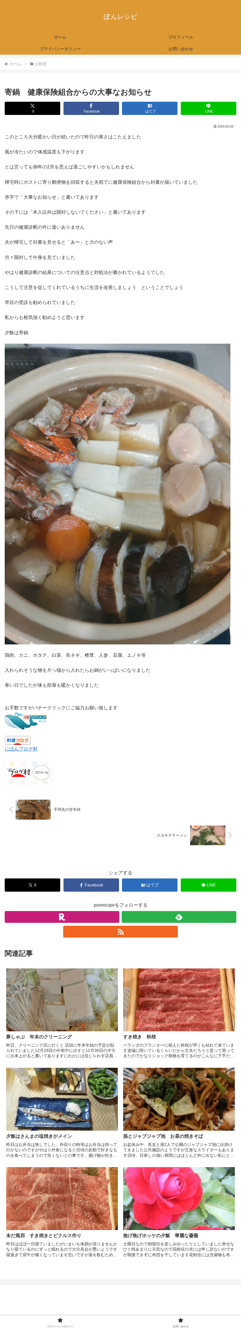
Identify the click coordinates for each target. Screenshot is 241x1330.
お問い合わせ (179, 1311)
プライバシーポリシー (61, 1311)
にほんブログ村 (21, 748)
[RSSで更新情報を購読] (120, 932)
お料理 (16, 859)
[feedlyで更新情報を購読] (179, 917)
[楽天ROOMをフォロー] (62, 917)
